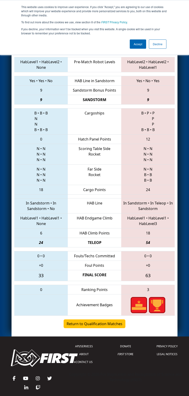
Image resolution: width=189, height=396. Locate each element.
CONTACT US (84, 362)
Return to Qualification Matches (94, 323)
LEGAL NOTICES (167, 354)
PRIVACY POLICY (167, 346)
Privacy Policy (114, 22)
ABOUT (84, 354)
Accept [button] (138, 44)
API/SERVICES (84, 346)
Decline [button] (157, 44)
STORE (125, 354)
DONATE (125, 346)
